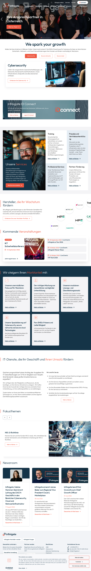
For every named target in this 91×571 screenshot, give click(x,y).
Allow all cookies (79, 557)
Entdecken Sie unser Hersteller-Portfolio (16, 218)
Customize (78, 561)
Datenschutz (49, 549)
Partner (46, 6)
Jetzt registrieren (10, 259)
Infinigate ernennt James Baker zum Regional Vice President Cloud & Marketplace (45, 491)
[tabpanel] (45, 74)
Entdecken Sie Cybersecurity (18, 80)
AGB (47, 547)
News (75, 6)
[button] (41, 37)
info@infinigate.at (74, 551)
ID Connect (82, 2)
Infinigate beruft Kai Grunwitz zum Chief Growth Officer (72, 490)
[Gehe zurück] (5, 417)
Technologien (29, 6)
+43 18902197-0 (74, 547)
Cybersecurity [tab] (31, 56)
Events (69, 6)
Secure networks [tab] (46, 56)
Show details (22, 568)
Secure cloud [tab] (60, 56)
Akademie (61, 6)
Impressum (49, 553)
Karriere (67, 2)
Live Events (59, 241)
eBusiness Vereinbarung (52, 551)
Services (53, 6)
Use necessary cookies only (79, 565)
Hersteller (38, 6)
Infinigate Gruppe (29, 539)
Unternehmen (83, 6)
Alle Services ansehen (14, 185)
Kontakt (73, 2)
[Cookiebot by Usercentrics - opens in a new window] (9, 568)
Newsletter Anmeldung (10, 552)
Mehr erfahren (14, 115)
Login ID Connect (29, 115)
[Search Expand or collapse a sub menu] (51, 2)
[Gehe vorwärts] (10, 417)
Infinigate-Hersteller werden (12, 539)
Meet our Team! (13, 27)
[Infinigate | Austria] (11, 5)
